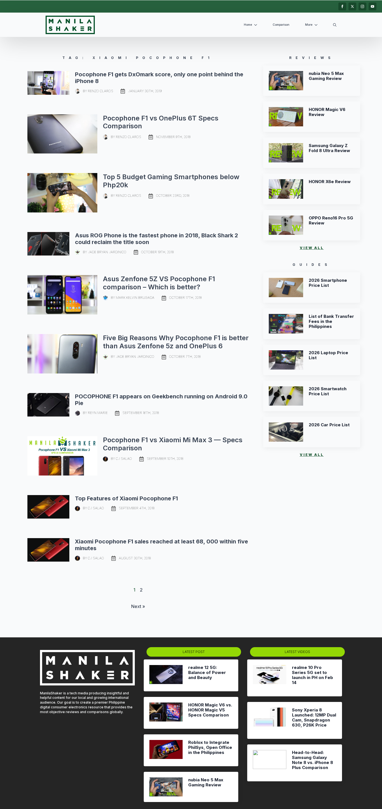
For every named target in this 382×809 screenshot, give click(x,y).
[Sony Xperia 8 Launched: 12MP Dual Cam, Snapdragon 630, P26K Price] (269, 720)
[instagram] (362, 6)
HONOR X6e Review (330, 181)
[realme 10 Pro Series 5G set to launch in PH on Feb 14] (269, 678)
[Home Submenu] (256, 25)
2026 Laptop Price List (328, 355)
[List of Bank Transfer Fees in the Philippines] (286, 323)
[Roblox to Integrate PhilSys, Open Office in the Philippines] (166, 750)
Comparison (281, 25)
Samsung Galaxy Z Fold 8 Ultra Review (329, 148)
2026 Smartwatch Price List (327, 391)
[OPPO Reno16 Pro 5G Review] (286, 225)
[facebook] (342, 6)
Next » (138, 606)
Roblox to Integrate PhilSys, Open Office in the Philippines (210, 747)
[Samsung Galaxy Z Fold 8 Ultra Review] (286, 152)
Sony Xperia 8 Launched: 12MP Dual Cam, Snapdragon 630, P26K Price (314, 718)
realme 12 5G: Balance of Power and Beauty (207, 672)
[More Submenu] (317, 25)
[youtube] (372, 6)
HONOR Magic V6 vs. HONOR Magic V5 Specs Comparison (210, 710)
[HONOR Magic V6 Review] (286, 116)
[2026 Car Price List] (286, 432)
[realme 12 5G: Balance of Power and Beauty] (166, 675)
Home (248, 25)
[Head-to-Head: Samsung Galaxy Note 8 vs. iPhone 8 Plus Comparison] (269, 763)
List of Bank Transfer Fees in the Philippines (331, 321)
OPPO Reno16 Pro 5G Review (331, 221)
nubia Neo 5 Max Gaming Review (326, 76)
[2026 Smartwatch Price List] (286, 396)
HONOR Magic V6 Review (327, 112)
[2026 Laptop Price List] (286, 360)
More (308, 25)
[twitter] (352, 6)
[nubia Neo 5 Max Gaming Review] (286, 80)
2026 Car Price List (329, 424)
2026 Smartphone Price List (328, 283)
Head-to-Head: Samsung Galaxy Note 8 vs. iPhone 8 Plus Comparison (312, 760)
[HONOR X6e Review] (286, 188)
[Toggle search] (334, 25)
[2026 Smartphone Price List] (286, 287)
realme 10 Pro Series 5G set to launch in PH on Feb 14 (312, 675)
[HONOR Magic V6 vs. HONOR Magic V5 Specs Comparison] (166, 712)
